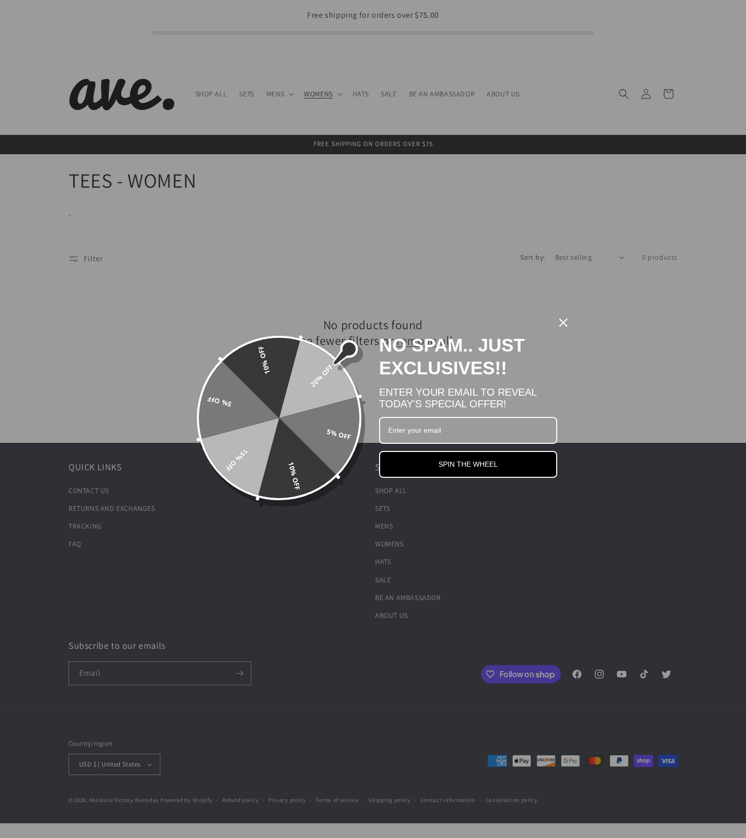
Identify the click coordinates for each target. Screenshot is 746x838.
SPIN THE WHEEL (468, 464)
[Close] (563, 322)
